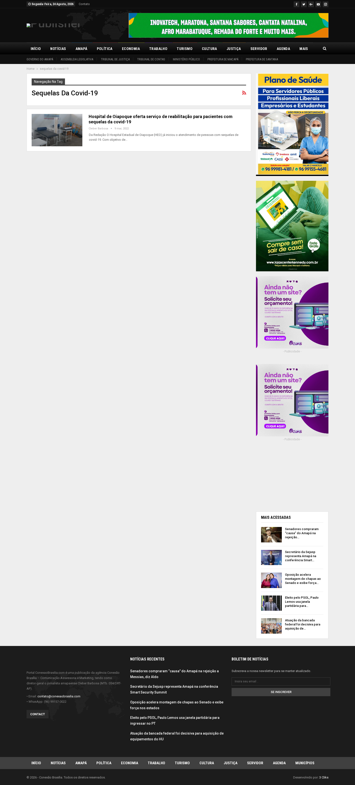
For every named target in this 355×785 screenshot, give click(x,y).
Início (36, 49)
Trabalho (158, 49)
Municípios (304, 763)
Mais (303, 49)
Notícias (58, 49)
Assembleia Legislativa (77, 59)
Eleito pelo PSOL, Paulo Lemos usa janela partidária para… (302, 602)
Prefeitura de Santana (262, 59)
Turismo (184, 49)
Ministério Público (186, 59)
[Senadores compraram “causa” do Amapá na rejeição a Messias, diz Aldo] (271, 534)
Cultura (209, 49)
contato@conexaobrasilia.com (58, 696)
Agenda (283, 49)
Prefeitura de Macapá (222, 59)
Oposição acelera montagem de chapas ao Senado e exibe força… (303, 579)
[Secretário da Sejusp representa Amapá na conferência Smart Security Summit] (271, 557)
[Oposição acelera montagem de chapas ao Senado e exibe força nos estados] (271, 580)
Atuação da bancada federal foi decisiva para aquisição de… (302, 624)
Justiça (234, 49)
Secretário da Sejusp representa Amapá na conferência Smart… (300, 556)
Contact (37, 714)
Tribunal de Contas (151, 59)
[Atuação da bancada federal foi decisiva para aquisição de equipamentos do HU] (271, 626)
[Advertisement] (292, 475)
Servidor (258, 49)
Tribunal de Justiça (115, 59)
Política (105, 49)
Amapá (81, 49)
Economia (131, 49)
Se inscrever (281, 692)
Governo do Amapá (40, 59)
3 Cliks (323, 777)
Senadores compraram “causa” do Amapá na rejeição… (302, 533)
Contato (84, 4)
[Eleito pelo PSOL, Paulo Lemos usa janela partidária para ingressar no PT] (271, 603)
